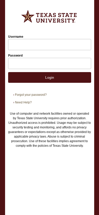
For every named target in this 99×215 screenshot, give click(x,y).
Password (15, 55)
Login (49, 77)
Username (15, 36)
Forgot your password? (30, 95)
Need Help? (22, 102)
